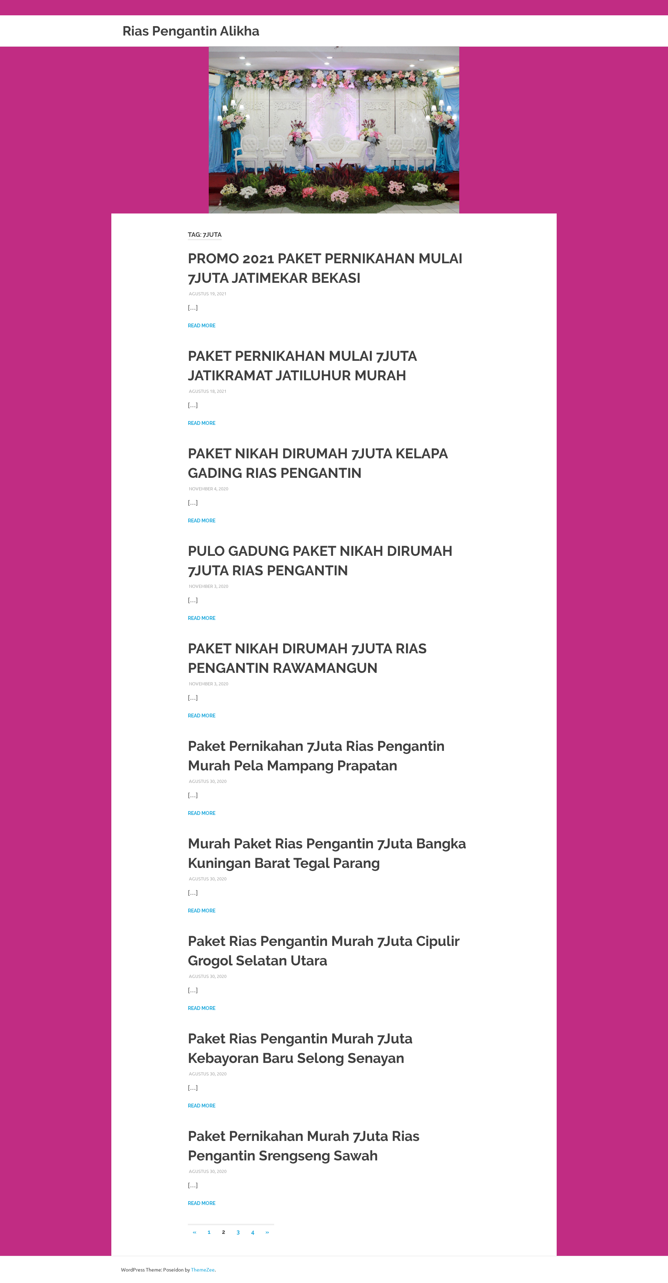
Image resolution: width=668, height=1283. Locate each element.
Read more (201, 325)
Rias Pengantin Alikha (191, 31)
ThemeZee (203, 1269)
